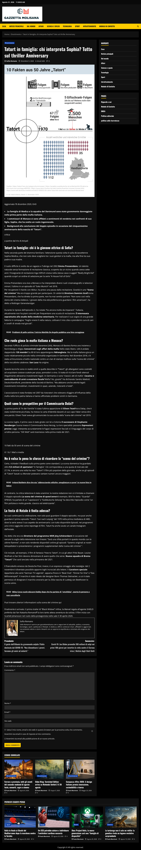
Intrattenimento (89, 26)
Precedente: (24, 645)
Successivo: (72, 645)
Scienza (110, 825)
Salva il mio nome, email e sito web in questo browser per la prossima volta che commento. (45, 730)
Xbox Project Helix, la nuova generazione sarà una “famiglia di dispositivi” (85, 833)
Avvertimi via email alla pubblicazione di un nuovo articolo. (30, 738)
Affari (41, 26)
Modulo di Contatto (107, 26)
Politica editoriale (107, 116)
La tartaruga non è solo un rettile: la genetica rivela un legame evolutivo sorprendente (120, 833)
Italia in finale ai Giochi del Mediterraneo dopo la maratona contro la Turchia (20, 833)
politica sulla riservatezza (110, 120)
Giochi (76, 825)
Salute (42, 825)
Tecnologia (67, 26)
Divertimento (9, 43)
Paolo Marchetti (11, 790)
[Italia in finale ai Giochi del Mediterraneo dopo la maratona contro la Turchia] (20, 816)
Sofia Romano (11, 61)
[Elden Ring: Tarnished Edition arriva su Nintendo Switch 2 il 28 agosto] (49, 769)
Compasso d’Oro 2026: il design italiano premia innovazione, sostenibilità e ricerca (79, 784)
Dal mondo (31, 26)
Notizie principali (16, 26)
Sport (77, 26)
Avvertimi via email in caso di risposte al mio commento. (27, 734)
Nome (7, 703)
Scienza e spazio (53, 26)
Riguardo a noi (106, 102)
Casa (4, 26)
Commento (9, 670)
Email (7, 712)
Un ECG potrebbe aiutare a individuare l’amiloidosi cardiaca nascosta (53, 832)
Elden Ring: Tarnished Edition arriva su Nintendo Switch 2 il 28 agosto (48, 784)
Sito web (7, 721)
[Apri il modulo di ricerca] (138, 26)
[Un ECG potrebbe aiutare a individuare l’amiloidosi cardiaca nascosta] (53, 816)
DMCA (103, 111)
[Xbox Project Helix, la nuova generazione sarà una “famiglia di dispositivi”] (87, 816)
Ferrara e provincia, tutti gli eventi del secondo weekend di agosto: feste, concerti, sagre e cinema (18, 784)
